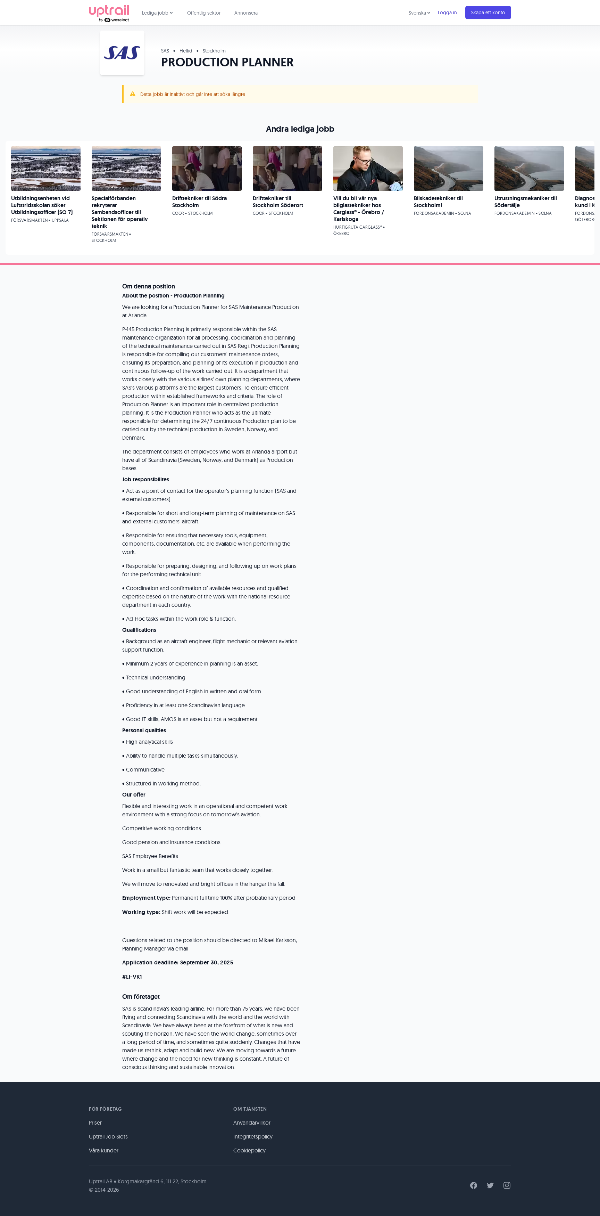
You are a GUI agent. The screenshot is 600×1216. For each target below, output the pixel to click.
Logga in (447, 12)
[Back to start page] (109, 12)
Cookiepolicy (249, 1150)
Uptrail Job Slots (108, 1136)
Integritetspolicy (253, 1136)
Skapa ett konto (488, 12)
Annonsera (246, 13)
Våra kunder (103, 1150)
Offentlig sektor (203, 13)
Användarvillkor (251, 1122)
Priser (95, 1122)
